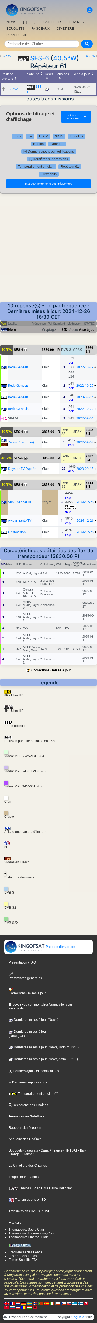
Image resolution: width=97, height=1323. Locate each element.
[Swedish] (29, 1303)
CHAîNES (76, 22)
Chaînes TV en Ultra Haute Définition (45, 1188)
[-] (35, 22)
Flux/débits (49, 174)
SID (64, 329)
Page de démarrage (60, 947)
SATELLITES (52, 22)
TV (30, 136)
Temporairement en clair (36, 167)
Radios (38, 144)
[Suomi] (80, 1303)
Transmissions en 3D (30, 1199)
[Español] (46, 1303)
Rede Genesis (18, 367)
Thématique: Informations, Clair (31, 1233)
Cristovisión (17, 532)
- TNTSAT (70, 1150)
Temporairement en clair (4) (37, 1094)
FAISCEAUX (41, 29)
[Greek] (74, 1303)
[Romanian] (23, 1307)
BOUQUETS (15, 29)
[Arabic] (86, 1303)
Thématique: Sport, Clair (26, 1229)
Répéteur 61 (70, 167)
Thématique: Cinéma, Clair (28, 1237)
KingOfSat (78, 1317)
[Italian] (52, 1303)
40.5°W (65, 58)
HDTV (43, 136)
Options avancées (76, 116)
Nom (12, 329)
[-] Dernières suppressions (48, 159)
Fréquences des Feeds (25, 1252)
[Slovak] (69, 1303)
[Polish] (57, 1303)
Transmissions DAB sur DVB (29, 1211)
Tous (17, 136)
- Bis (81, 1150)
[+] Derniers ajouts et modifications (48, 151)
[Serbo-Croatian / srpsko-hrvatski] (18, 1307)
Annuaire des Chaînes (25, 1139)
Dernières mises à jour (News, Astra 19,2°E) (45, 1059)
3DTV (59, 136)
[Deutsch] (23, 1303)
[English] (6, 1303)
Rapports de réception (25, 1128)
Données (57, 144)
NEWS (11, 22)
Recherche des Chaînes (30, 1105)
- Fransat (26, 1154)
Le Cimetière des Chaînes (28, 1165)
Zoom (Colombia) (21, 442)
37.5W (6, 56)
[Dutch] (18, 1303)
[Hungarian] (29, 1307)
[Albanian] (35, 1307)
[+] (25, 22)
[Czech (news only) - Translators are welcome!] (63, 1303)
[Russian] (12, 1307)
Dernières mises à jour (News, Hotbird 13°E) (46, 1047)
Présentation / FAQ (22, 962)
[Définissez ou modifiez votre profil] (90, 10)
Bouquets (16, 1150)
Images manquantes (24, 1177)
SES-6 (39, 58)
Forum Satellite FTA (23, 1260)
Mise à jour (87, 329)
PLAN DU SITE (17, 35)
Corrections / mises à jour (51, 670)
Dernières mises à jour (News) (35, 1020)
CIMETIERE (65, 29)
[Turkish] (6, 1307)
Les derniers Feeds (23, 1256)
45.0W (90, 56)
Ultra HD (76, 136)
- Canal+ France (50, 1150)
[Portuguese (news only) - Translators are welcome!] (40, 1303)
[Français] (12, 1303)
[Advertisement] (48, 250)
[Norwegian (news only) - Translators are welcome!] (35, 1303)
